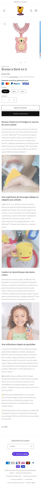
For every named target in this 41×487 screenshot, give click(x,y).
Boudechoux (12, 470)
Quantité (4, 96)
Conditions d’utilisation (30, 476)
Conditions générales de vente (15, 482)
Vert (22, 91)
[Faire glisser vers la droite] (25, 62)
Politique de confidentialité (13, 476)
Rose (5, 91)
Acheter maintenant (20, 114)
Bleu (14, 91)
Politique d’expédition (17, 479)
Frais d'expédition (13, 77)
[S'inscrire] (31, 446)
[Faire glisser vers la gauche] (16, 62)
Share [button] (6, 427)
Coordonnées (28, 479)
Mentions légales (30, 482)
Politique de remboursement (23, 473)
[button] (4, 10)
